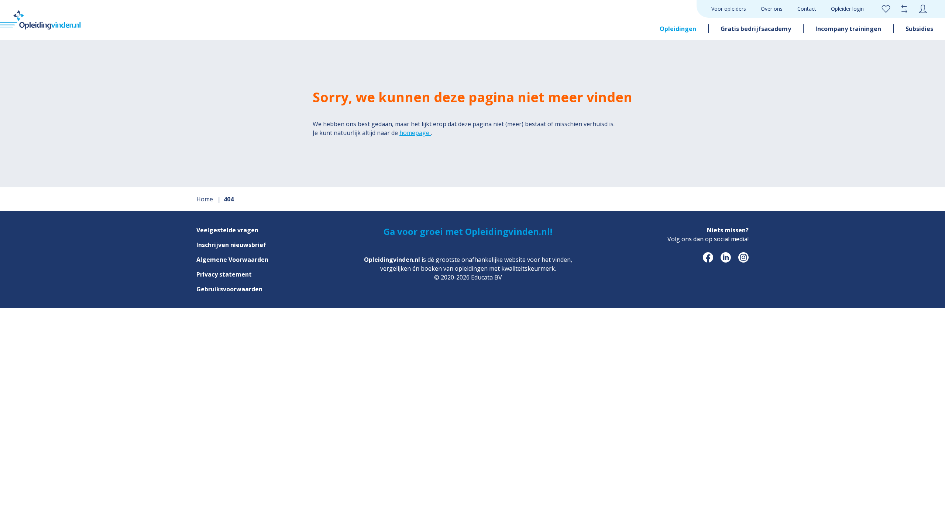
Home (205, 199)
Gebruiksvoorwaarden (229, 289)
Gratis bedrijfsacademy (756, 29)
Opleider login (847, 8)
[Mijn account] (922, 8)
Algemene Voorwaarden (232, 260)
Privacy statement (224, 274)
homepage (415, 133)
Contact (806, 8)
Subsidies (919, 29)
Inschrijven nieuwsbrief (231, 245)
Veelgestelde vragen (227, 230)
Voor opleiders (728, 8)
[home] (40, 20)
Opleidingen (678, 29)
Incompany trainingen (848, 29)
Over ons (772, 8)
